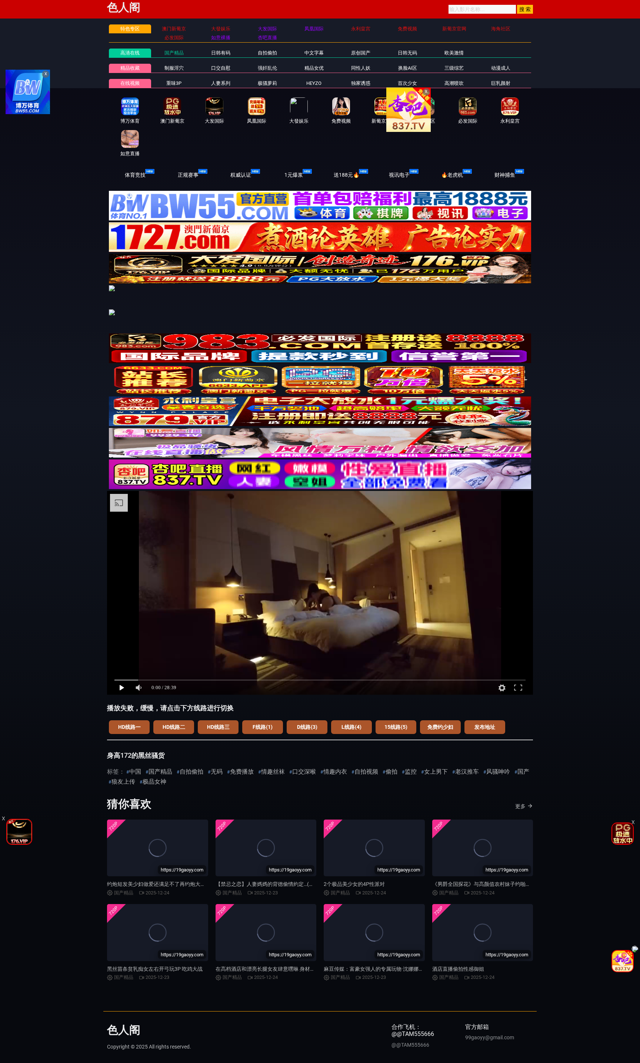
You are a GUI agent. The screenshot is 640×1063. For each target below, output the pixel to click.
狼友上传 (123, 781)
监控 (411, 771)
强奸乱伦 (267, 68)
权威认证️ (240, 175)
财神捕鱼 (504, 175)
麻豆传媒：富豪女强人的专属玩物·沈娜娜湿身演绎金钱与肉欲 (394, 969)
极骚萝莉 (267, 83)
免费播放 (242, 771)
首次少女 (407, 83)
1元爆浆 (293, 175)
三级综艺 (454, 68)
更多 (520, 806)
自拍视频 (366, 771)
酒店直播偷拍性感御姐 (458, 969)
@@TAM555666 (410, 1045)
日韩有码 (220, 53)
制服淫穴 (174, 68)
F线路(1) (263, 727)
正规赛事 (188, 175)
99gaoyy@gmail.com (489, 1037)
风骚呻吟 (498, 771)
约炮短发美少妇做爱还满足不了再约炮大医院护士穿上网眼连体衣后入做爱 (192, 884)
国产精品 (174, 53)
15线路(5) (395, 727)
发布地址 (484, 727)
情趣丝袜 (273, 771)
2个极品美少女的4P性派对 (354, 884)
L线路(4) (351, 727)
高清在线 (130, 53)
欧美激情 (454, 53)
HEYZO (313, 83)
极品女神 (154, 781)
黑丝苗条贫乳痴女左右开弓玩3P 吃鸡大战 (155, 969)
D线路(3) (307, 727)
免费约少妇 (440, 727)
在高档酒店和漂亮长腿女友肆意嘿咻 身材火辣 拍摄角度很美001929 (293, 969)
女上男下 (436, 771)
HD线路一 (129, 727)
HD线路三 (218, 727)
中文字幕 (314, 53)
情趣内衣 (335, 771)
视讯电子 (399, 175)
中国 (135, 771)
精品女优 (314, 68)
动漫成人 (500, 68)
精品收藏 (130, 68)
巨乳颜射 (500, 83)
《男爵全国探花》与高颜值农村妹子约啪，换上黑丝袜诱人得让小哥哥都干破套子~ (527, 884)
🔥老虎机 (452, 175)
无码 (217, 771)
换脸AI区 (407, 68)
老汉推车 (467, 771)
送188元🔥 (346, 175)
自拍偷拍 (267, 53)
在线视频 (130, 83)
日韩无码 (407, 53)
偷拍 (391, 771)
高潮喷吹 (454, 83)
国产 (523, 771)
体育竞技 (135, 175)
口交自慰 (220, 68)
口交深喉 (304, 771)
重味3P (173, 83)
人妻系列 (220, 83)
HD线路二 (174, 727)
